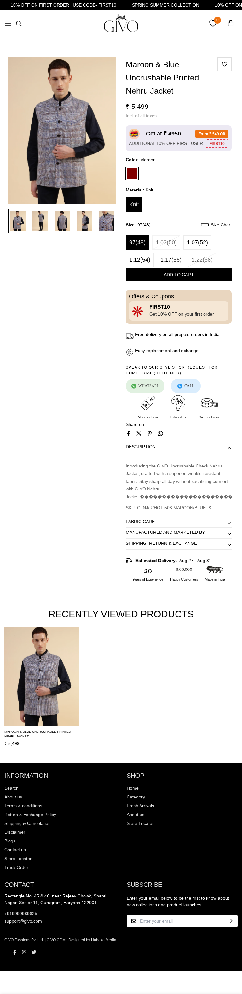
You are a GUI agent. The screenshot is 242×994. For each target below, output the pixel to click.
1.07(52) (197, 242)
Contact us (15, 849)
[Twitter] (138, 433)
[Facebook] (128, 433)
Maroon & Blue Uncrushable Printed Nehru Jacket (37, 734)
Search (11, 788)
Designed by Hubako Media (92, 940)
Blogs (9, 840)
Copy (217, 143)
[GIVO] (121, 23)
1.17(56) (171, 260)
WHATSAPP (148, 386)
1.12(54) (139, 260)
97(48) (137, 242)
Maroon (132, 173)
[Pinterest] (149, 433)
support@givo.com (23, 921)
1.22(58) (202, 260)
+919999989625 (20, 913)
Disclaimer (14, 832)
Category (136, 796)
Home (133, 788)
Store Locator (18, 858)
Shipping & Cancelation (27, 823)
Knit (134, 204)
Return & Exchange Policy (30, 814)
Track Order (16, 867)
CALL (189, 386)
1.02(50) (166, 242)
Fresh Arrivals (140, 805)
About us (13, 796)
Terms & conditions (23, 805)
